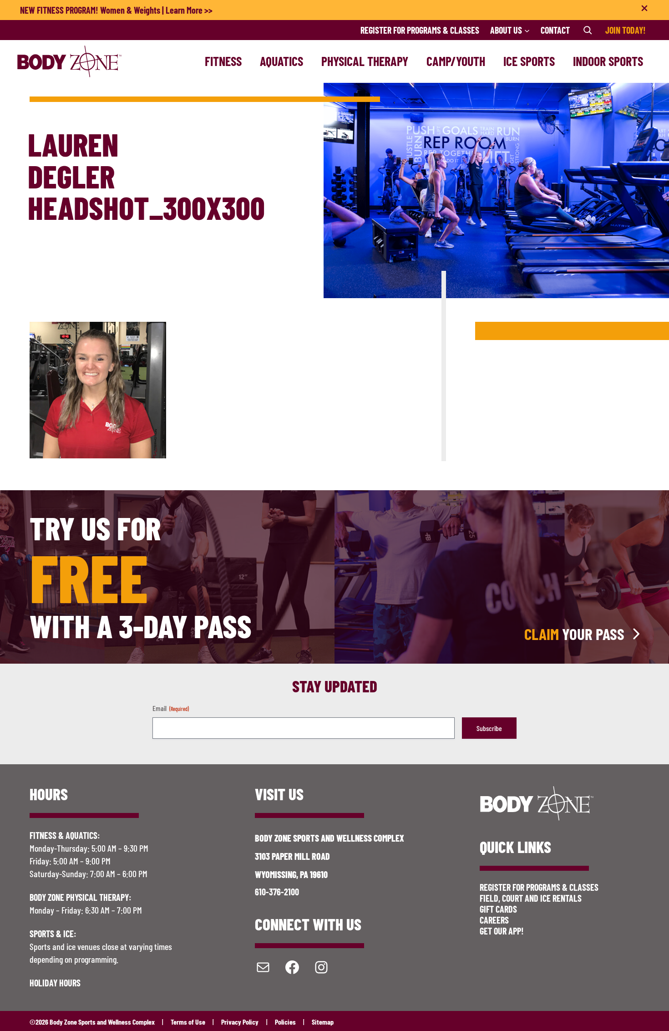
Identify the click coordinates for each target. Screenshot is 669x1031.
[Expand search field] (587, 30)
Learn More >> (189, 10)
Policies (285, 1021)
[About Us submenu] (527, 30)
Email (170, 708)
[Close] (644, 10)
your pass (574, 634)
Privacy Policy (239, 1021)
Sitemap (323, 1021)
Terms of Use (188, 1021)
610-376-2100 (277, 891)
